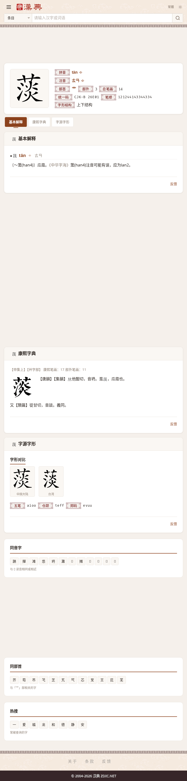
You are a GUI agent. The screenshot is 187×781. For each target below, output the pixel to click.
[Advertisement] (93, 42)
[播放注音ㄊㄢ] (83, 80)
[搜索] (177, 18)
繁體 (171, 7)
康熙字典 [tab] (39, 122)
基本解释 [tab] (16, 122)
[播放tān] (81, 72)
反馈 (173, 184)
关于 (73, 761)
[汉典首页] (29, 7)
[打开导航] (9, 7)
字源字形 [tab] (62, 122)
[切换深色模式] (180, 7)
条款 (90, 761)
